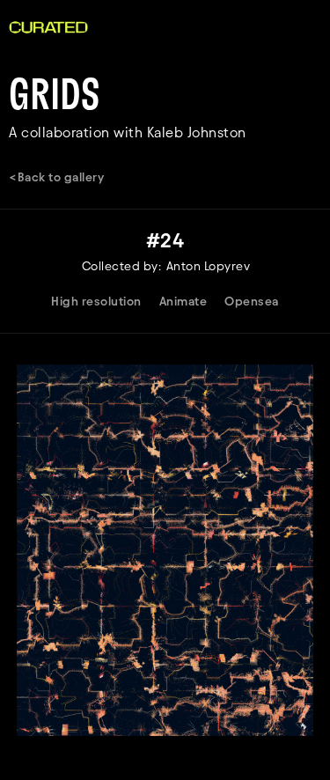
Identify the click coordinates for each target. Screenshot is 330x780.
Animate (183, 301)
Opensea (251, 301)
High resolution (96, 301)
